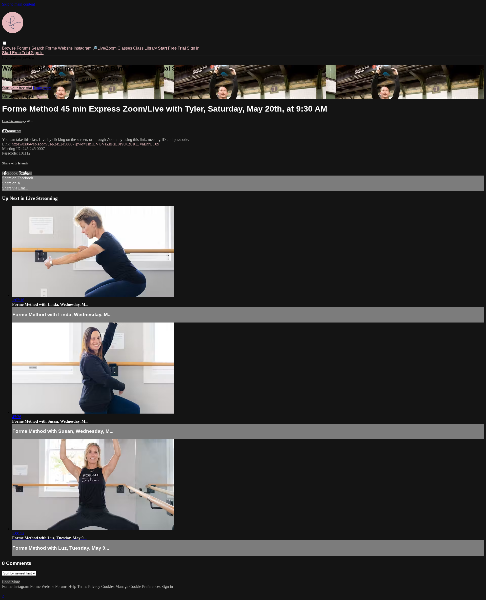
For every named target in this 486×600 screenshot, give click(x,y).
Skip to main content (18, 4)
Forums (24, 48)
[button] (4, 43)
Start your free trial (17, 88)
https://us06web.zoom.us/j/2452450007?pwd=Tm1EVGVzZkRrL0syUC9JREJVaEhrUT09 (85, 144)
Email (27, 173)
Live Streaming (13, 121)
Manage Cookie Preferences (138, 586)
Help (72, 586)
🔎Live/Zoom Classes (112, 48)
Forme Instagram (15, 586)
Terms (82, 586)
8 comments (11, 131)
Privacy (94, 586)
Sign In (37, 53)
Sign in (193, 48)
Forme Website (59, 48)
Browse (9, 48)
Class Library (145, 48)
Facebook (10, 173)
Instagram (82, 48)
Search (38, 48)
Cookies (108, 586)
